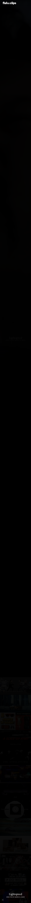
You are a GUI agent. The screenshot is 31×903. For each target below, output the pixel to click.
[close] (3, 900)
